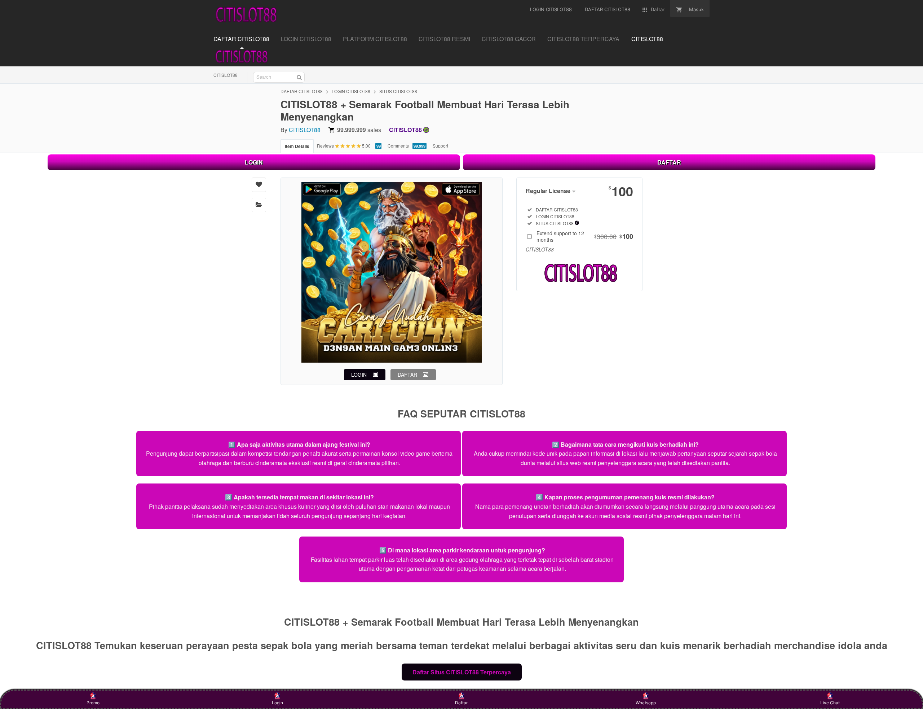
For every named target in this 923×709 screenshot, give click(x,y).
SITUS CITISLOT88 (398, 91)
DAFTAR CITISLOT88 (302, 91)
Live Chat (830, 702)
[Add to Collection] (259, 205)
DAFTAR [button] (407, 374)
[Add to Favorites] (259, 185)
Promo (93, 702)
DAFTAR (669, 162)
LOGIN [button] (359, 374)
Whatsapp (646, 702)
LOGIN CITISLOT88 (351, 91)
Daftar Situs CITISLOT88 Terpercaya (461, 672)
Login (277, 702)
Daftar (461, 702)
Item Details (297, 146)
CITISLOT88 (225, 75)
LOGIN (254, 162)
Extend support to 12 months (584, 236)
